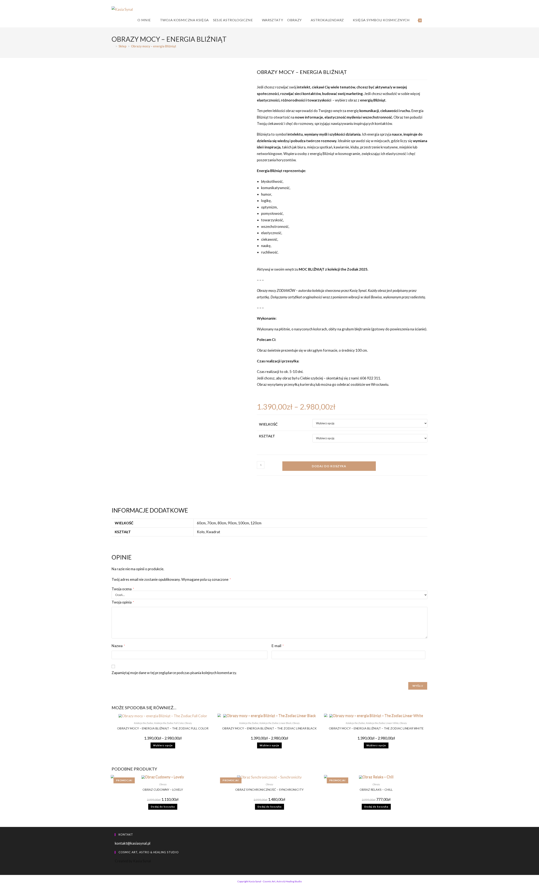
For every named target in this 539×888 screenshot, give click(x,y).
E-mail (278, 646)
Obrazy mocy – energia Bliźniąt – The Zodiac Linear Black (269, 728)
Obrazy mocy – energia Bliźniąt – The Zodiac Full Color (162, 728)
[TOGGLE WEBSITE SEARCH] (427, 20)
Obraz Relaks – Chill (376, 789)
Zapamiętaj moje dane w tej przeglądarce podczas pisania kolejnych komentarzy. (174, 672)
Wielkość (268, 424)
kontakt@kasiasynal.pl (132, 843)
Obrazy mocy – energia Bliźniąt (153, 46)
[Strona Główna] (113, 46)
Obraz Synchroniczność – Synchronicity (269, 789)
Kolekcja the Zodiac (143, 723)
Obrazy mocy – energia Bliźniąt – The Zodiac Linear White (376, 728)
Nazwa (118, 646)
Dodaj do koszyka (329, 466)
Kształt (267, 436)
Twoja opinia (123, 602)
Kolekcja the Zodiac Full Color (169, 723)
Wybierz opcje (163, 745)
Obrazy (188, 723)
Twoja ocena (123, 589)
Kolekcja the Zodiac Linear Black (275, 723)
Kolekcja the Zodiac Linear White (382, 723)
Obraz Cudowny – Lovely (163, 789)
